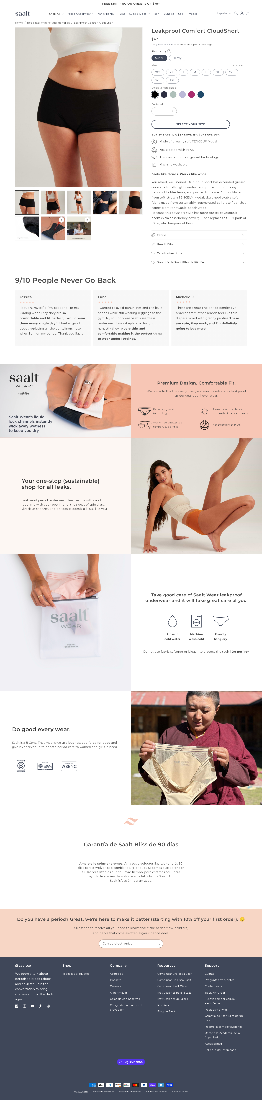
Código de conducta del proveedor (126, 1007)
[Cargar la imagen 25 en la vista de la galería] (53, 202)
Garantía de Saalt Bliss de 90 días (224, 1018)
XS (171, 72)
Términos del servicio (155, 1091)
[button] (56, 14)
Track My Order (215, 992)
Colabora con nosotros (125, 999)
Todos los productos (76, 973)
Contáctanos (213, 986)
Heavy (177, 58)
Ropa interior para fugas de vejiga (48, 22)
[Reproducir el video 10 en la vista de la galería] (79, 228)
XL (218, 72)
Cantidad (157, 104)
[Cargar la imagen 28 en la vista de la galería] (131, 202)
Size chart (239, 65)
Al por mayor (118, 992)
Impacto (115, 980)
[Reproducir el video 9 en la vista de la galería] (53, 228)
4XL (172, 80)
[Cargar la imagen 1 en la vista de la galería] (27, 202)
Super (159, 58)
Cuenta (210, 973)
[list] (131, 318)
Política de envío (179, 1091)
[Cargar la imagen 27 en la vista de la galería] (105, 202)
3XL (157, 80)
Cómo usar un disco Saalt (174, 980)
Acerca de (116, 973)
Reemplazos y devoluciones (223, 1026)
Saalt (85, 1092)
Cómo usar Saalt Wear (172, 986)
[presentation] (79, 107)
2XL (231, 72)
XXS (158, 72)
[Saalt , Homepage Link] (22, 13)
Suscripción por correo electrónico (220, 1001)
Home (19, 22)
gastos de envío (164, 44)
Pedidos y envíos (216, 1009)
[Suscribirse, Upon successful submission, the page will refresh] (159, 944)
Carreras (115, 986)
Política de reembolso (103, 1091)
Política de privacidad (129, 1091)
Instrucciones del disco (172, 999)
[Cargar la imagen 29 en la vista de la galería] (27, 228)
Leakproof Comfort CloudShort (94, 22)
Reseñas (163, 1005)
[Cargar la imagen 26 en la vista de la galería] (79, 202)
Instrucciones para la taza (174, 992)
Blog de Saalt (166, 1011)
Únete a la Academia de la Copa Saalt (222, 1035)
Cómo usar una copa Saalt (174, 973)
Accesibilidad (213, 1043)
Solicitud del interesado (220, 1050)
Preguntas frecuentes (219, 980)
